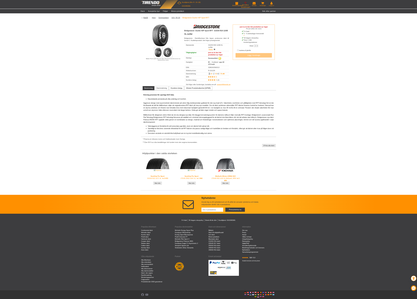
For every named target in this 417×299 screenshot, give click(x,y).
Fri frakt (184, 220)
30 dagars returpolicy (196, 220)
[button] (413, 278)
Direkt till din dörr (211, 220)
